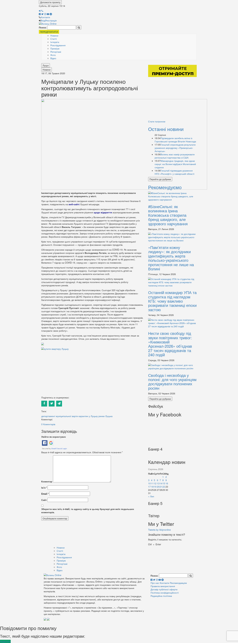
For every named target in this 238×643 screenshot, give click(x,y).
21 (161, 486)
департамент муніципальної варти (59, 416)
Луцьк (46, 65)
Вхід (43, 20)
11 (152, 483)
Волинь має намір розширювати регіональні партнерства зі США (175, 156)
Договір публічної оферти (164, 589)
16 (166, 483)
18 (152, 486)
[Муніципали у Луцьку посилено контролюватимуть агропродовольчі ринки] (124, 144)
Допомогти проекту (50, 2)
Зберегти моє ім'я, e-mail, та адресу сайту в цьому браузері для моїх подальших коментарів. (87, 510)
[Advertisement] (92, 373)
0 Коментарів (48, 424)
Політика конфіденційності (165, 592)
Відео (53, 58)
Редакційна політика (161, 595)
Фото (53, 55)
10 (149, 483)
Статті (53, 38)
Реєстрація (51, 20)
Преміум (54, 48)
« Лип (151, 496)
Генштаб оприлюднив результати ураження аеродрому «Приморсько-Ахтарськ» (175, 148)
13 (158, 483)
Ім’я (44, 487)
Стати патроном (156, 121)
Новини (54, 35)
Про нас (155, 582)
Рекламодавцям (178, 582)
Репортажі (55, 51)
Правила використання (163, 586)
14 (161, 483)
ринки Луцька (105, 416)
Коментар (46, 481)
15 (163, 483)
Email (45, 493)
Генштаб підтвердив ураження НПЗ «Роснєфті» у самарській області (174, 172)
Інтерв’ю (54, 42)
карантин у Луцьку (88, 416)
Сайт (44, 499)
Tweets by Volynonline (159, 529)
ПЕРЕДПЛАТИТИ (49, 31)
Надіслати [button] (5, 641)
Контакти (45, 17)
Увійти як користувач (53, 436)
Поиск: (43, 27)
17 (149, 486)
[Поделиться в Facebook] (45, 403)
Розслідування (58, 45)
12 (155, 483)
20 (158, 486)
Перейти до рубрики (160, 179)
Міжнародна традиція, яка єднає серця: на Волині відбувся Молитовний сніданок (175, 164)
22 (163, 486)
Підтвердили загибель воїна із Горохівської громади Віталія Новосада (175, 139)
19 (155, 486)
